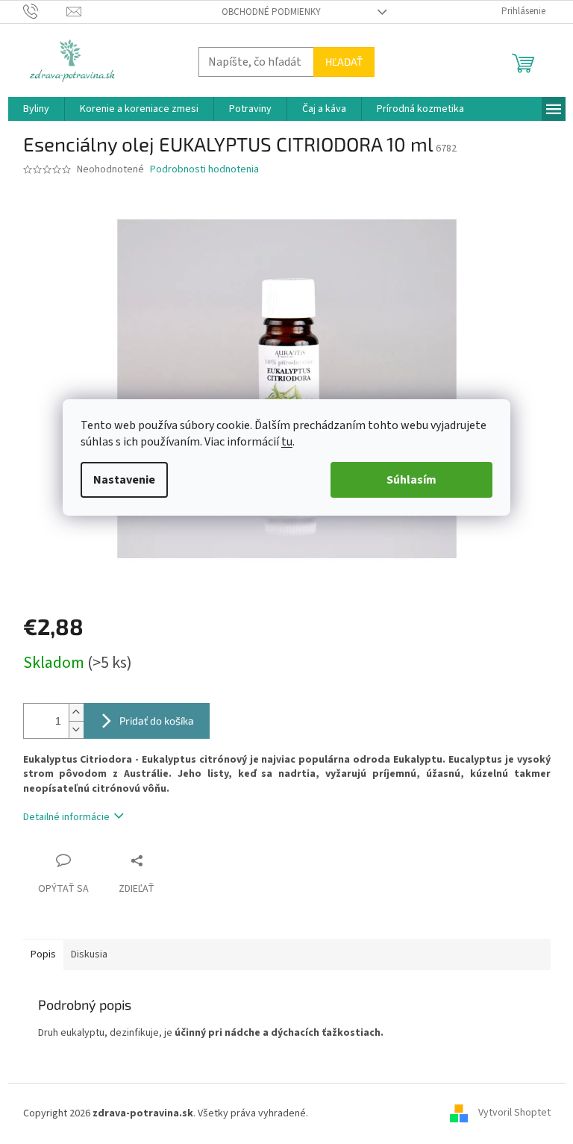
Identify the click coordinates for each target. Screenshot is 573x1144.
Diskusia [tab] (89, 954)
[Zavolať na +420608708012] (45, 11)
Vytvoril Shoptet (514, 1113)
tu (286, 442)
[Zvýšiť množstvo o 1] (76, 712)
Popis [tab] (43, 954)
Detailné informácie (66, 817)
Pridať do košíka (156, 720)
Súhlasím (411, 480)
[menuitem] (36, 109)
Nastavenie (124, 480)
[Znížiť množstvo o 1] (76, 729)
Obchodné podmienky (271, 12)
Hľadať (344, 61)
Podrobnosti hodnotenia (204, 170)
